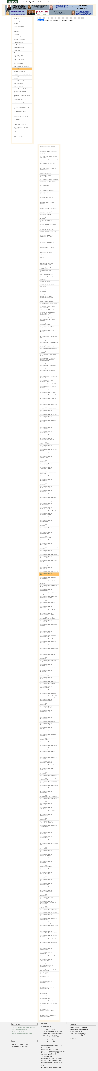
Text (51, 1026)
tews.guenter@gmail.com (81, 1035)
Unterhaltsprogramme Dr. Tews (19, 1044)
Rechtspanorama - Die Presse (19, 1046)
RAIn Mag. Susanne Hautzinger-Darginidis (23, 1027)
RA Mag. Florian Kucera (17, 1031)
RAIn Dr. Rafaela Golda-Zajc (19, 1029)
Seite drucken (41, 20)
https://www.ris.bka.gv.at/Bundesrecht (51, 1067)
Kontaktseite (73, 1038)
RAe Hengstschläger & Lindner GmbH (21, 1033)
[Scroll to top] (94, 1067)
